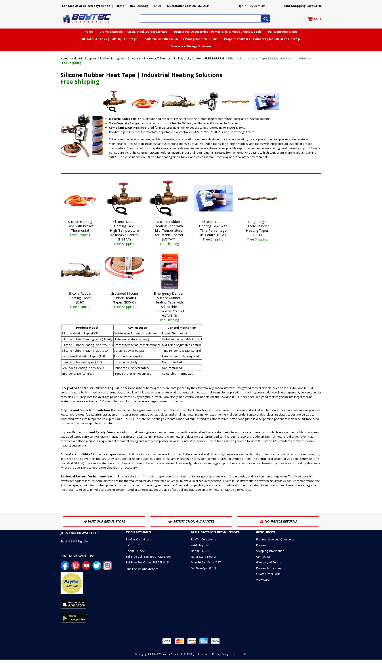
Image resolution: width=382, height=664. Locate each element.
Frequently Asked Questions (275, 539)
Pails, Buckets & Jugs (282, 32)
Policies (261, 545)
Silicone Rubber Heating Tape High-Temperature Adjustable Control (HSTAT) (124, 232)
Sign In (241, 6)
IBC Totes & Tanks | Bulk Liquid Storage (109, 39)
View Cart (262, 580)
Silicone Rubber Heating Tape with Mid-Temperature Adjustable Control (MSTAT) (169, 232)
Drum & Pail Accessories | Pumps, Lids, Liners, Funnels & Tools (218, 32)
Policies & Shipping (268, 568)
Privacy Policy (220, 654)
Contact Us (263, 557)
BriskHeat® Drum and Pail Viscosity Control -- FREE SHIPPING (184, 58)
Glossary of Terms (268, 562)
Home (120, 6)
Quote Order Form (268, 574)
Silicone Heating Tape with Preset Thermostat (80, 228)
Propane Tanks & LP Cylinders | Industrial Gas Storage (262, 39)
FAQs (157, 6)
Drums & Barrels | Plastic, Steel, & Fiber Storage (133, 32)
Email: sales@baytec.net (142, 569)
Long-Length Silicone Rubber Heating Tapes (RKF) (257, 230)
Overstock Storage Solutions (191, 46)
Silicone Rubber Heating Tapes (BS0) (80, 300)
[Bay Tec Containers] (87, 24)
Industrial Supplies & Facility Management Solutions (181, 39)
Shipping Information (270, 551)
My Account (257, 6)
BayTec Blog (139, 6)
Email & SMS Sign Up (74, 541)
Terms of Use (239, 654)
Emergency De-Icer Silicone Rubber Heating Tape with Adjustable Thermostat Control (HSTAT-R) (169, 306)
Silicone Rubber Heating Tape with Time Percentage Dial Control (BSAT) (213, 230)
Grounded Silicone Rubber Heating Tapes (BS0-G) (124, 300)
